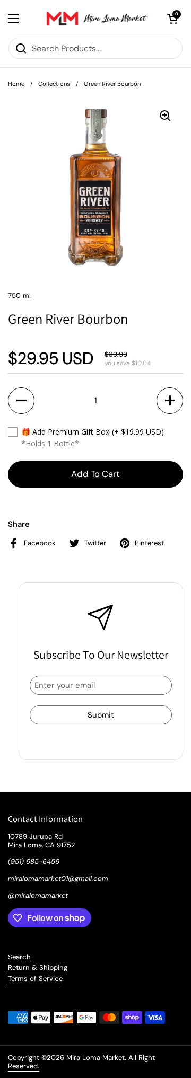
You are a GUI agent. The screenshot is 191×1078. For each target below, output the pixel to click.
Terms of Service (35, 978)
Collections (54, 83)
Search (19, 956)
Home (16, 83)
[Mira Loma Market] (93, 18)
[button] (172, 18)
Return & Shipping (37, 967)
